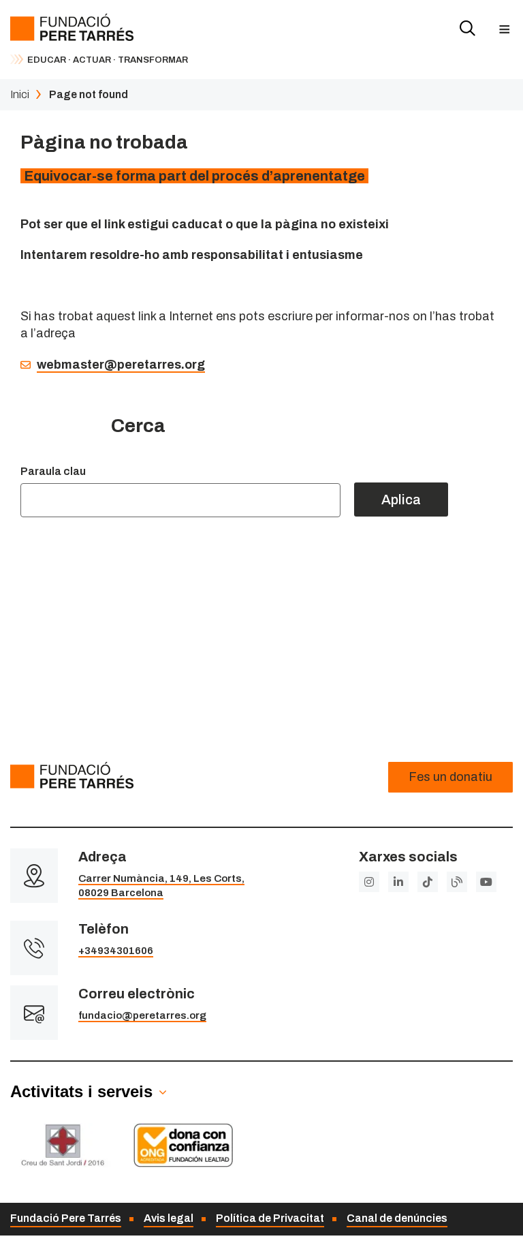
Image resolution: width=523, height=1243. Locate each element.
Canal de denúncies (397, 1218)
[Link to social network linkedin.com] (398, 882)
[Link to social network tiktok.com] (427, 882)
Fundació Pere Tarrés (65, 1218)
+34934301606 (115, 950)
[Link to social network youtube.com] (486, 882)
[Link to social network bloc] (457, 882)
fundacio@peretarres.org (142, 1015)
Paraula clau (53, 471)
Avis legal (168, 1218)
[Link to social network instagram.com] (369, 882)
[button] (504, 28)
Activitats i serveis (81, 1091)
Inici (19, 94)
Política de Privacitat (270, 1218)
